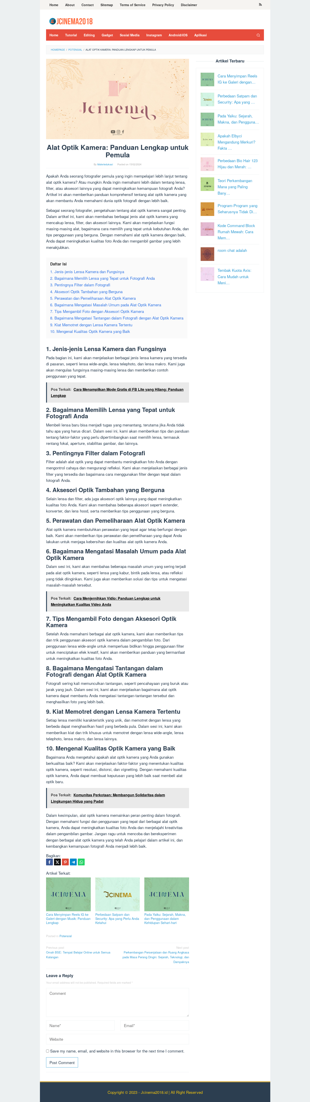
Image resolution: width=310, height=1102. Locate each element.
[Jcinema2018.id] (71, 20)
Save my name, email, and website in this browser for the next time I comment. (117, 1051)
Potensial (65, 936)
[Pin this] (65, 862)
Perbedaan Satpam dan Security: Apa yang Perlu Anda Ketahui (117, 918)
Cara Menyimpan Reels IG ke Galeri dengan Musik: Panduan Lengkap (68, 918)
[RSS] (260, 5)
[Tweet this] (57, 862)
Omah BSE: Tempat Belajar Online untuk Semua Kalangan (78, 952)
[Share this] (49, 862)
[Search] (258, 35)
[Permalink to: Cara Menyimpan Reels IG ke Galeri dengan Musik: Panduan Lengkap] (68, 894)
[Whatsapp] (81, 862)
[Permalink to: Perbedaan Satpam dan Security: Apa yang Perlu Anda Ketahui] (117, 894)
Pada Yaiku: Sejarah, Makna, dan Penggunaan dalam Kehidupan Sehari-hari (165, 918)
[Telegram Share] (73, 862)
